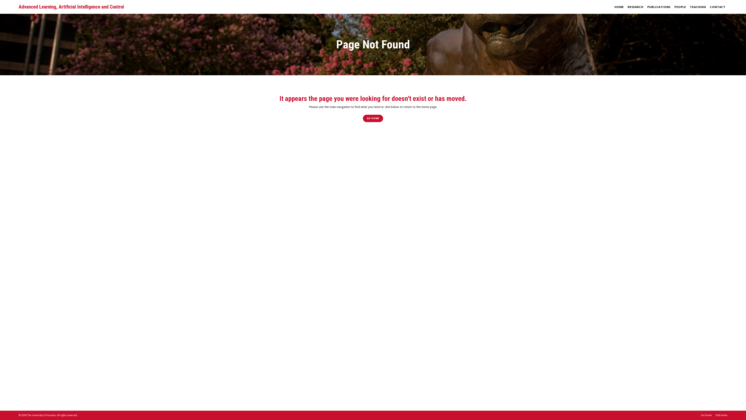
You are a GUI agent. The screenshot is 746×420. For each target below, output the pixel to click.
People (680, 7)
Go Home (373, 118)
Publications (659, 7)
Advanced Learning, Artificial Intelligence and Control (71, 7)
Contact (717, 7)
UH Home (706, 415)
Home (619, 7)
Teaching (698, 7)
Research (635, 7)
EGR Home (721, 415)
